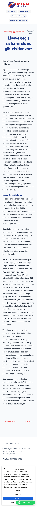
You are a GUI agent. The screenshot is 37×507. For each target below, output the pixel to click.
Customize (18, 490)
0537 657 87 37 (16, 459)
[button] (25, 503)
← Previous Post (9, 421)
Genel (6, 31)
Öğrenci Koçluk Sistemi (18, 20)
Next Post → (30, 421)
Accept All (18, 498)
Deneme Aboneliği (18, 16)
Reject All (18, 494)
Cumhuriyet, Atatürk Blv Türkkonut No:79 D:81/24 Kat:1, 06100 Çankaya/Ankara (16, 451)
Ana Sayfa (11, 11)
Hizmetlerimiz (24, 11)
